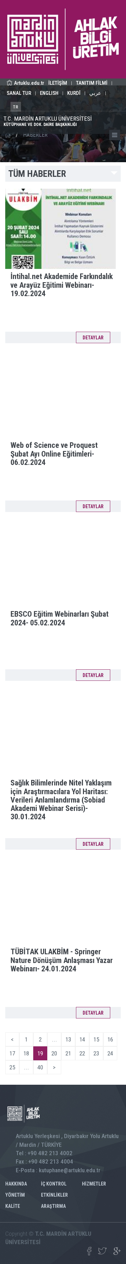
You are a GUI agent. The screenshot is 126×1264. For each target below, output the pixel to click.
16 (110, 1039)
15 (96, 1039)
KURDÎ (73, 93)
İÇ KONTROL (53, 1184)
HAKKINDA (16, 1184)
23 (96, 1053)
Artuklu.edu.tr (29, 83)
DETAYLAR (93, 337)
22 (82, 1053)
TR (16, 107)
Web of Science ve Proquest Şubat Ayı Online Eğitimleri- (54, 453)
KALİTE (12, 1206)
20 (54, 1053)
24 (110, 1053)
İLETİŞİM (57, 83)
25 (12, 1067)
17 (12, 1053)
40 (40, 1067)
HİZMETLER (94, 1184)
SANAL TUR (19, 93)
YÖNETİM (15, 1195)
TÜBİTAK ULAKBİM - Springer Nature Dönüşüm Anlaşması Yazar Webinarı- (61, 960)
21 (68, 1053)
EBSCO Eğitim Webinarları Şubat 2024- (59, 618)
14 (82, 1039)
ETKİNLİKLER (54, 1195)
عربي (95, 93)
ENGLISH (49, 93)
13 (68, 1039)
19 (40, 1053)
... (54, 1039)
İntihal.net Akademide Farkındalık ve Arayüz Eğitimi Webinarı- (61, 285)
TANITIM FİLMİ (91, 83)
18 (26, 1053)
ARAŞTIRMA (53, 1206)
